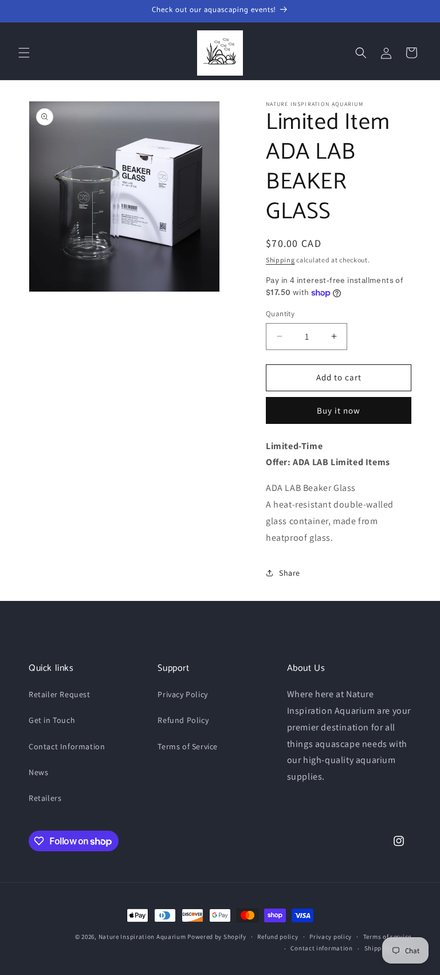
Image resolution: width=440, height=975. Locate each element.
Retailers (45, 798)
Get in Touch (52, 720)
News (38, 772)
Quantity (280, 314)
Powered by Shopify (216, 937)
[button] (24, 52)
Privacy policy (330, 937)
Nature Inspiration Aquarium (142, 937)
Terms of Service (188, 746)
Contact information (321, 948)
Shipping (280, 259)
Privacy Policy (182, 694)
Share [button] (289, 573)
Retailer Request (60, 694)
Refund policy (277, 937)
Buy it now (338, 410)
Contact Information (67, 746)
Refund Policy (183, 720)
